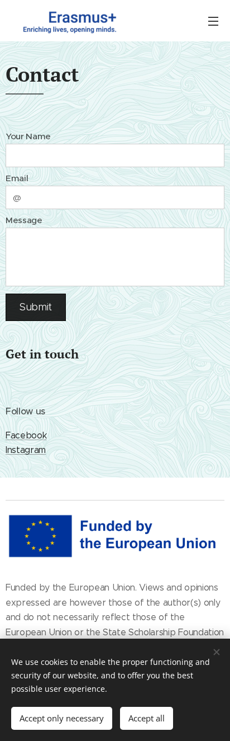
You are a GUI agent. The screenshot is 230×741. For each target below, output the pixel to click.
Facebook (26, 435)
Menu (213, 21)
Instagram (26, 450)
